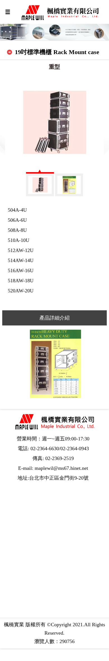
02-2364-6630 (44, 448)
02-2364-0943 (74, 448)
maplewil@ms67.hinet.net (61, 468)
